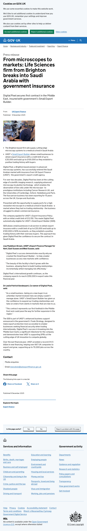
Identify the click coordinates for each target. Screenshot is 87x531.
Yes (30, 429)
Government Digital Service (15, 514)
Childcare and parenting (13, 472)
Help (5, 508)
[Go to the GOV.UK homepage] (11, 40)
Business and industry (18, 46)
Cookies (21, 508)
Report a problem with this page (67, 429)
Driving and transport (12, 493)
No (43, 429)
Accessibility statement (37, 508)
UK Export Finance (19, 112)
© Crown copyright (75, 524)
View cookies (61, 32)
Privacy (12, 508)
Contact (52, 508)
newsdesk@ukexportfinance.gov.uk (25, 367)
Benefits (6, 455)
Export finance (62, 46)
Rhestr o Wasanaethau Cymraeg (37, 511)
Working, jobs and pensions (43, 493)
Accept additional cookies (15, 32)
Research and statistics (69, 469)
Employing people (39, 459)
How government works (69, 486)
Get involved (64, 491)
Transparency (65, 481)
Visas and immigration (40, 489)
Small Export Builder (21, 154)
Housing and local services (42, 472)
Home (5, 46)
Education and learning (41, 455)
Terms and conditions (12, 511)
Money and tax (37, 476)
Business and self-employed (15, 467)
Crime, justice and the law (14, 484)
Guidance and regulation (69, 464)
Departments (65, 455)
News (61, 459)
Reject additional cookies (42, 32)
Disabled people (10, 489)
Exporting (51, 46)
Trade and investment (37, 46)
